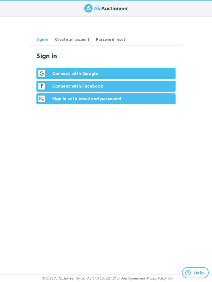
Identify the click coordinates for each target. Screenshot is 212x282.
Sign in (44, 41)
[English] (170, 278)
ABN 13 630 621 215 (103, 278)
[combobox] (170, 278)
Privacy (156, 278)
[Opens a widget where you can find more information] (192, 273)
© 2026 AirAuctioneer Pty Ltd (64, 278)
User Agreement (133, 278)
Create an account (72, 40)
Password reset (110, 40)
